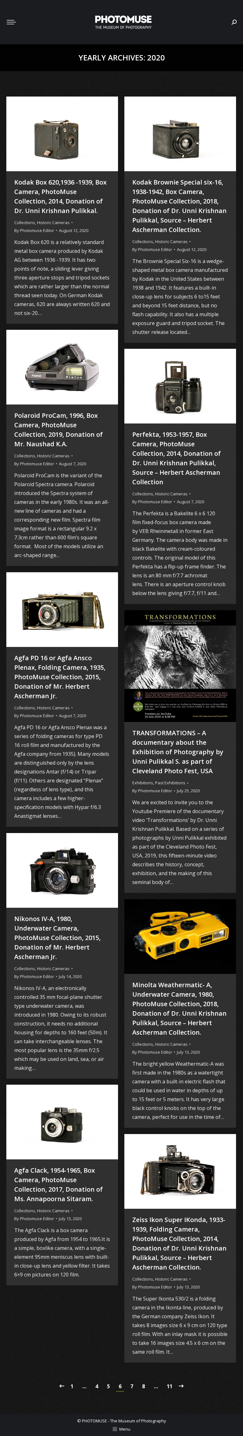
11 (169, 1386)
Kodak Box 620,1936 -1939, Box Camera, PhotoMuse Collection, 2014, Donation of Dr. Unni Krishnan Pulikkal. (60, 196)
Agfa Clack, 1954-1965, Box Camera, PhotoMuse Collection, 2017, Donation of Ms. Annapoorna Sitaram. (58, 1184)
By (34, 230)
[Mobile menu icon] (11, 22)
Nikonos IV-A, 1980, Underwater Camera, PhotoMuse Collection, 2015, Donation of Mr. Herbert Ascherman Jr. (57, 937)
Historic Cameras (53, 222)
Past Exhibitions (170, 783)
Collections (24, 222)
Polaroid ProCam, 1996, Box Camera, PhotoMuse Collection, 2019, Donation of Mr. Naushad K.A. (58, 429)
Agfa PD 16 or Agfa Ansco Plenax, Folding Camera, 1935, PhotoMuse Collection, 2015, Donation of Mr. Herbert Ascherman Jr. (59, 677)
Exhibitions (142, 783)
